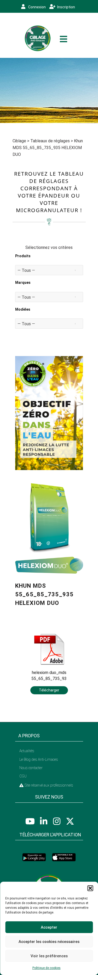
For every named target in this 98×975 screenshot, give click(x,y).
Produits (23, 256)
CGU (23, 776)
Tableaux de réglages (50, 140)
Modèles (22, 309)
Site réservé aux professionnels (48, 785)
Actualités (26, 751)
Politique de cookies (46, 968)
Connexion (36, 7)
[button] (90, 888)
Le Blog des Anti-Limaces (38, 759)
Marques (23, 282)
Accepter (49, 927)
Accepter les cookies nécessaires (49, 941)
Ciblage (19, 140)
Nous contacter (31, 768)
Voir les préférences (49, 956)
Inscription (65, 7)
